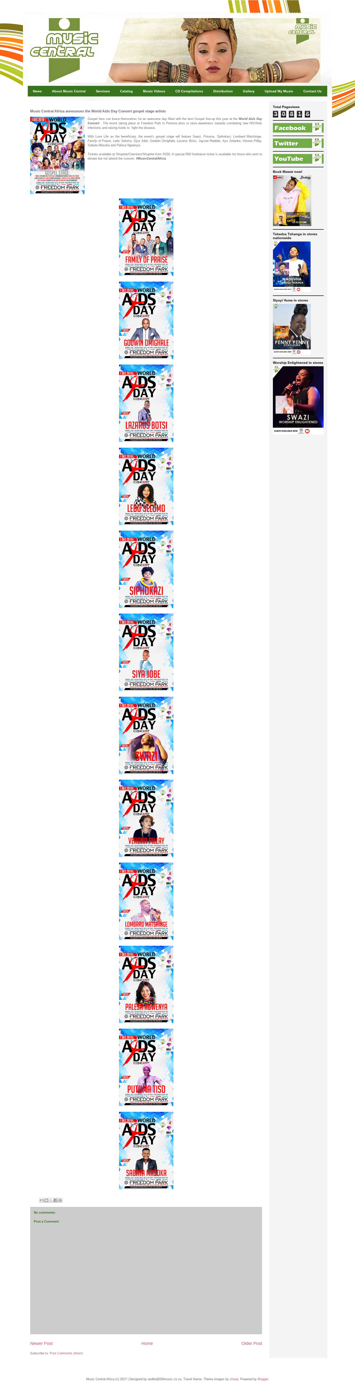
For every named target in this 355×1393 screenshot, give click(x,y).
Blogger (263, 1379)
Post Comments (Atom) (66, 1353)
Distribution (223, 91)
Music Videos (154, 91)
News (37, 91)
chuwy (234, 1379)
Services (103, 91)
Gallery (249, 91)
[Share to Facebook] (55, 1200)
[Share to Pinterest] (60, 1200)
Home (147, 1343)
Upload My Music (279, 91)
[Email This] (41, 1200)
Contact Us (312, 91)
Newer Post (41, 1343)
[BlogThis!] (46, 1200)
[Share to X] (51, 1200)
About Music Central (69, 91)
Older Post (251, 1343)
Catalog (126, 91)
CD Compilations (189, 91)
